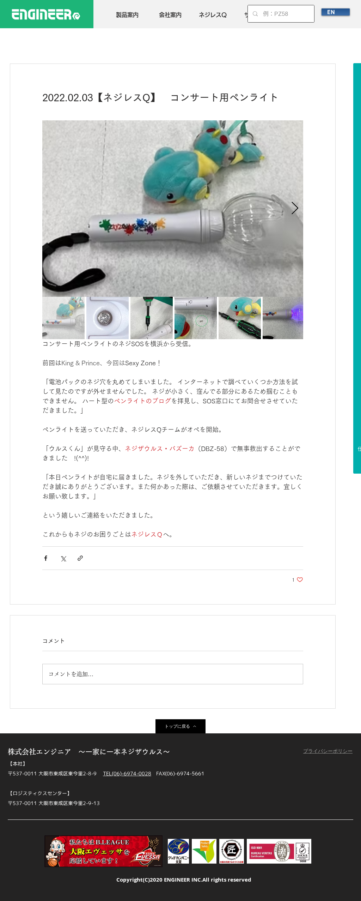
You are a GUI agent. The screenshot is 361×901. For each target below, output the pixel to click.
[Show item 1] (63, 318)
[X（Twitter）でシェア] (63, 558)
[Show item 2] (107, 318)
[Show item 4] (196, 318)
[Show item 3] (151, 318)
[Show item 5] (240, 318)
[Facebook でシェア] (45, 558)
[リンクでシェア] (80, 558)
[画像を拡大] (172, 208)
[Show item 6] (284, 318)
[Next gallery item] (295, 209)
